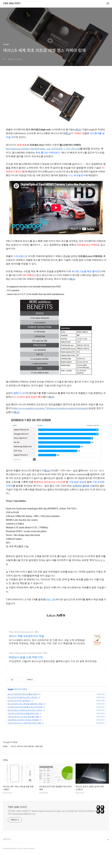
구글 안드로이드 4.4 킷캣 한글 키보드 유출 (24, 723)
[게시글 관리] (19, 680)
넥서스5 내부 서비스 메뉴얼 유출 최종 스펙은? (25, 704)
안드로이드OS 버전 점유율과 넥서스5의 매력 (24, 707)
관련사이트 (7, 839)
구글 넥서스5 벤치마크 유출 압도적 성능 (23, 713)
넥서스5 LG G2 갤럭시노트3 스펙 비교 (22, 697)
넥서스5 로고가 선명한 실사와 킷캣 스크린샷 (24, 710)
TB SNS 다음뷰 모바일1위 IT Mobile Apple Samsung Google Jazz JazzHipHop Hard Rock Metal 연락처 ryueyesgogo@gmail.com (52, 812)
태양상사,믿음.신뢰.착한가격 (26, 657)
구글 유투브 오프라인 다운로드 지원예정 (23, 720)
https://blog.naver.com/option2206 (25, 653)
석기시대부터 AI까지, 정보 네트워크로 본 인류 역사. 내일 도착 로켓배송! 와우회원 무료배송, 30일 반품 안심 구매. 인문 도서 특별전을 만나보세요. (47, 642)
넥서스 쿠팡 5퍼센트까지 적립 (26, 636)
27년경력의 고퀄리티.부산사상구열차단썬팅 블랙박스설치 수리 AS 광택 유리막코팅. (53, 661)
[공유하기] (16, 680)
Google (10, 689)
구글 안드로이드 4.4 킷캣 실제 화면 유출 (23, 716)
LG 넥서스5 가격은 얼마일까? (18, 700)
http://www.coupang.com (21, 632)
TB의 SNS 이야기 (11, 3)
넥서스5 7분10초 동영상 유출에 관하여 (22, 694)
